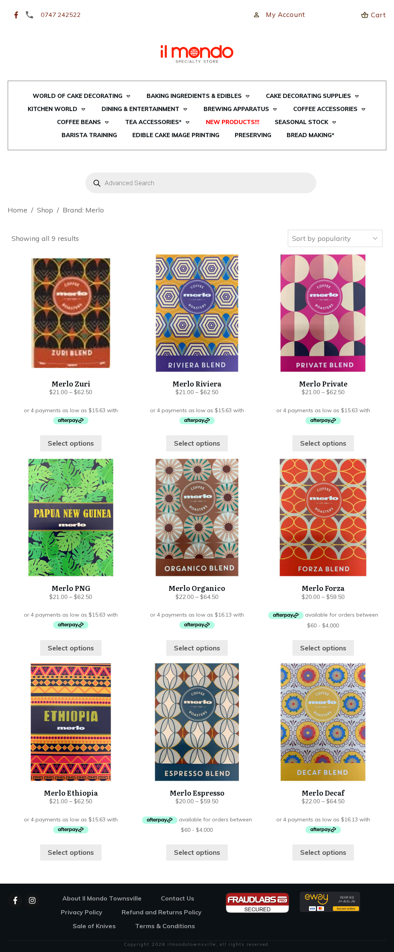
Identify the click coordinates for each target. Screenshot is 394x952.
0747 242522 (61, 14)
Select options (71, 443)
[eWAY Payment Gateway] (330, 901)
